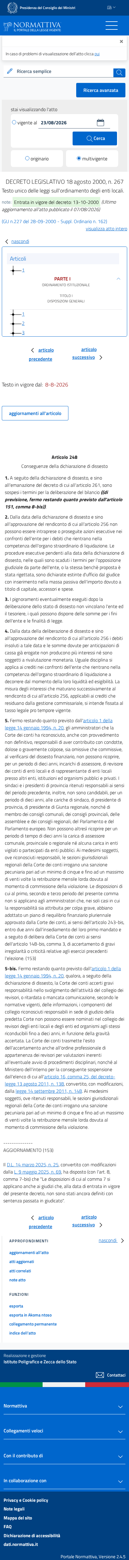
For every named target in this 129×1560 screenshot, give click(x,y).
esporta (16, 1306)
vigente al (27, 122)
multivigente (94, 158)
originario (40, 158)
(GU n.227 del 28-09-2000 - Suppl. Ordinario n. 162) (54, 221)
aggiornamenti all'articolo (35, 413)
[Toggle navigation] (112, 25)
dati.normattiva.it (21, 1544)
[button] (100, 123)
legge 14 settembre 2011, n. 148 (49, 1091)
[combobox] (64, 71)
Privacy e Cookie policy (26, 1500)
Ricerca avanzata (100, 90)
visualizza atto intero (106, 228)
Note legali (14, 1508)
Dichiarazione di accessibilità (32, 1535)
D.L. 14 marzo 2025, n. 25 (32, 1164)
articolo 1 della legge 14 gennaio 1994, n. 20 (58, 724)
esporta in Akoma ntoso (30, 1315)
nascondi (20, 241)
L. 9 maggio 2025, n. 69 (37, 1171)
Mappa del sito (18, 1517)
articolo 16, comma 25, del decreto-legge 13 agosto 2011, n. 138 (60, 1080)
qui (97, 53)
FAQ (8, 1526)
